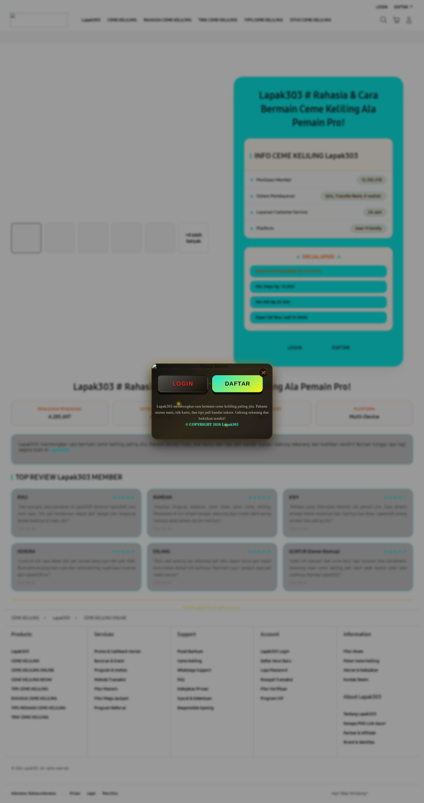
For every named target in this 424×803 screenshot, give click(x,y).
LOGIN (182, 383)
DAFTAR (237, 383)
